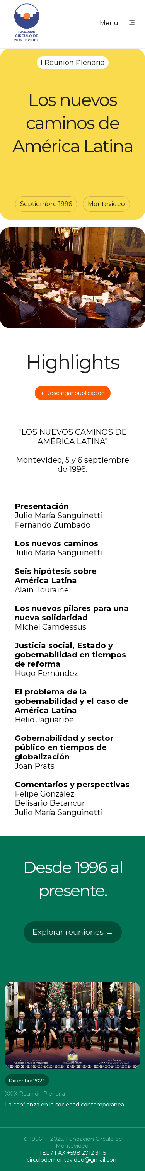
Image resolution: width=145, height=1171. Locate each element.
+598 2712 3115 (86, 1152)
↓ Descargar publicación (73, 393)
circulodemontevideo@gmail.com (73, 1159)
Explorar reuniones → (72, 932)
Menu (109, 23)
